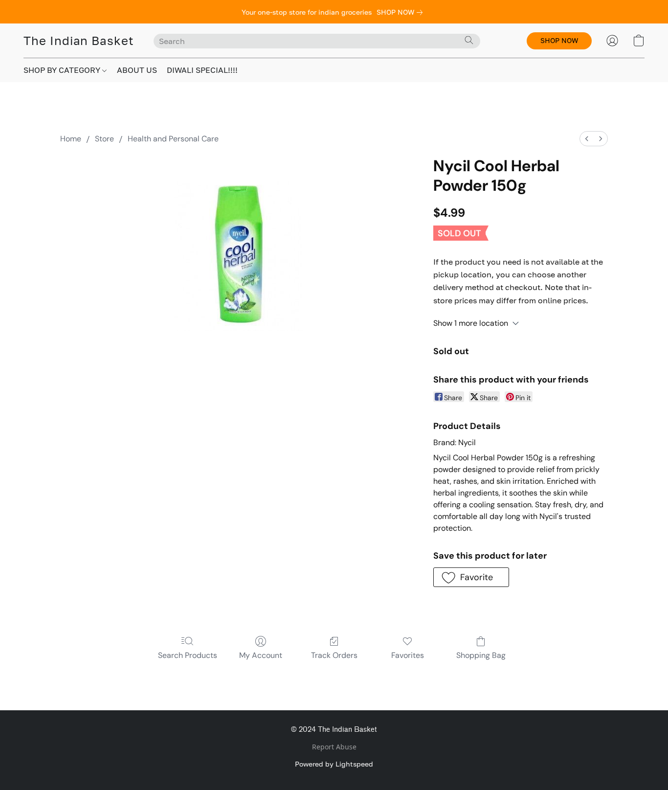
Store (104, 139)
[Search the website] (469, 40)
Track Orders (334, 655)
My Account (260, 655)
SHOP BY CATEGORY (62, 70)
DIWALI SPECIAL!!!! (202, 70)
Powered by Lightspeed (334, 764)
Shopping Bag (481, 655)
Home (70, 139)
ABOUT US (137, 70)
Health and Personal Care (173, 139)
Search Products (187, 655)
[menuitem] (587, 139)
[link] (401, 12)
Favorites (407, 655)
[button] (78, 40)
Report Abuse (334, 746)
